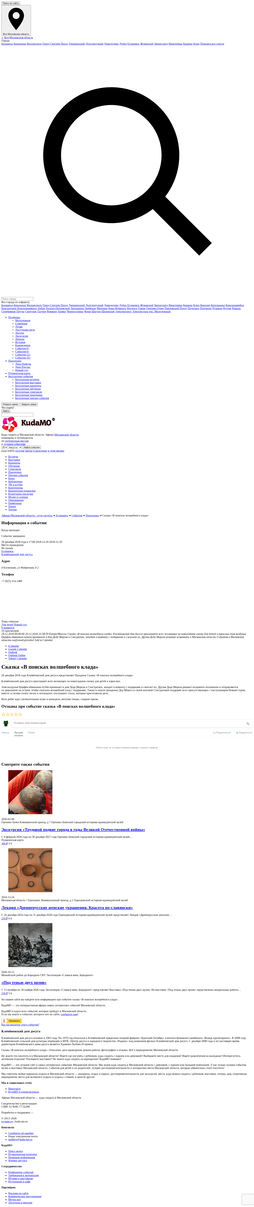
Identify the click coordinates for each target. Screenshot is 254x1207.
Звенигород (161, 43)
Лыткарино (77, 308)
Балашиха (7, 43)
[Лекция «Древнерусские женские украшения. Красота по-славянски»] (127, 870)
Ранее (31, 732)
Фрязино (52, 311)
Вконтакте (14, 1088)
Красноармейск (235, 305)
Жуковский (146, 43)
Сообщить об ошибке (21, 1133)
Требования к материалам (23, 1175)
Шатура (96, 311)
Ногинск (132, 308)
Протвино (206, 308)
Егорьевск (133, 43)
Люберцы (90, 308)
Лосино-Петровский (58, 308)
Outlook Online (16, 655)
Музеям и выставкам (20, 1178)
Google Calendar (17, 649)
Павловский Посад (175, 308)
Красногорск (9, 308)
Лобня (41, 308)
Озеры (141, 308)
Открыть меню (10, 404)
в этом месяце (56, 450)
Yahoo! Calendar (17, 658)
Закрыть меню (28, 404)
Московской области (66, 434)
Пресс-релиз (15, 1151)
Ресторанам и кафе (19, 1181)
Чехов (87, 311)
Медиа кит (14, 1199)
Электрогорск (123, 311)
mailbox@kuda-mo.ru (20, 1139)
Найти (6, 411)
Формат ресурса (17, 1160)
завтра (28, 450)
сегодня (19, 450)
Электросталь (140, 311)
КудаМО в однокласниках (23, 1091)
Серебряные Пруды (12, 311)
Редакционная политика (22, 1154)
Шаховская (107, 311)
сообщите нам (69, 1014)
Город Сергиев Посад (55, 43)
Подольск (193, 308)
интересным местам (17, 440)
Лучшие (18, 732)
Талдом (41, 311)
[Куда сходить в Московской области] (39, 431)
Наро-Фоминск (117, 308)
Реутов (227, 308)
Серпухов (30, 311)
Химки (62, 311)
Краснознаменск (27, 308)
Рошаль (236, 308)
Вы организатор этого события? (20, 1024)
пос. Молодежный (160, 311)
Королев (205, 305)
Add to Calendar (43, 640)
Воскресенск (34, 43)
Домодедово (111, 43)
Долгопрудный (94, 43)
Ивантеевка (175, 43)
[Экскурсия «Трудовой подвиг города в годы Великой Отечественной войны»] (127, 792)
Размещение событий (21, 1172)
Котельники (218, 305)
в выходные (40, 450)
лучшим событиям (14, 444)
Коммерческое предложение (24, 1196)
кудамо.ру (7, 1121)
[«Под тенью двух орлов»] (127, 945)
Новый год (20, 624)
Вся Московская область (17, 37)
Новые (5, 732)
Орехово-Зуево (155, 308)
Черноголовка (75, 311)
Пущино (217, 308)
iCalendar (13, 645)
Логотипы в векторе (20, 1202)
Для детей (7, 624)
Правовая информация (21, 1157)
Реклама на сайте (18, 1193)
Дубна (123, 43)
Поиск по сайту (11, 3)
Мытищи (102, 308)
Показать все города (212, 43)
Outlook (12, 652)
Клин (196, 43)
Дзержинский (77, 43)
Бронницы (20, 43)
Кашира (187, 43)
